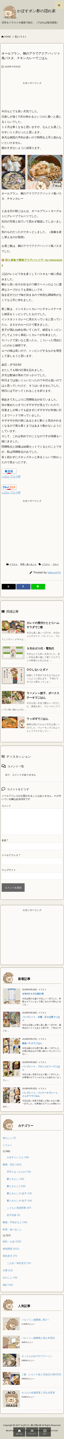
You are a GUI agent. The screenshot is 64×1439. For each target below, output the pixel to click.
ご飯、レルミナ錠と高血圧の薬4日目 (41, 1374)
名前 (5, 840)
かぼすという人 (18, 1157)
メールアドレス (11, 855)
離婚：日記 (12, 1164)
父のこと (10, 1277)
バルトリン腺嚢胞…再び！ (36, 1319)
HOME (7, 36)
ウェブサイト (9, 869)
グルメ (56, 564)
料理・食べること (28, 564)
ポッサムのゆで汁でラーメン (37, 1356)
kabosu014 (54, 572)
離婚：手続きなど (15, 1222)
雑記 (8, 1284)
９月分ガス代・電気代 (40, 648)
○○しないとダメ (37, 669)
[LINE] (38, 586)
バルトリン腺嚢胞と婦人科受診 (38, 1337)
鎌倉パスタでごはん (32, 1043)
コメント (6, 805)
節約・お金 (12, 1241)
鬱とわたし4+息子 (19, 1200)
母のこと (9, 1137)
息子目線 (13, 1214)
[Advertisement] (32, 94)
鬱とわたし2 (16, 1186)
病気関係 (11, 1248)
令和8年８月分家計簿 (33, 993)
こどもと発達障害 (19, 1207)
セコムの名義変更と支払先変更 (38, 1392)
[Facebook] (23, 586)
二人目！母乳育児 (19, 1263)
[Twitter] (9, 586)
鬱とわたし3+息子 (19, 1193)
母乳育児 (10, 1255)
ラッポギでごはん (37, 718)
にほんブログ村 (11, 476)
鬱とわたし (15, 1178)
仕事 (8, 1270)
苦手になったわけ (19, 1171)
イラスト (22, 36)
